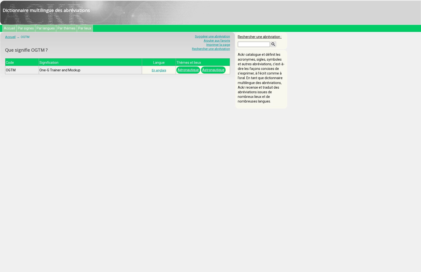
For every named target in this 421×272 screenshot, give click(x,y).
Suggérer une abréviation (212, 36)
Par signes (26, 28)
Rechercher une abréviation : (260, 37)
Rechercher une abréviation (211, 49)
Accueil (9, 28)
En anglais (159, 70)
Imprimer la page (218, 45)
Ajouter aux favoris (217, 40)
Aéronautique (188, 70)
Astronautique (213, 70)
